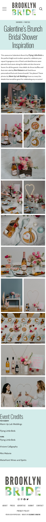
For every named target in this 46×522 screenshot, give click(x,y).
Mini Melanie (19, 70)
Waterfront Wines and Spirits (13, 460)
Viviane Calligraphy (9, 446)
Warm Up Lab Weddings (18, 76)
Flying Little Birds (35, 55)
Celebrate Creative (34, 514)
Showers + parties (23, 22)
